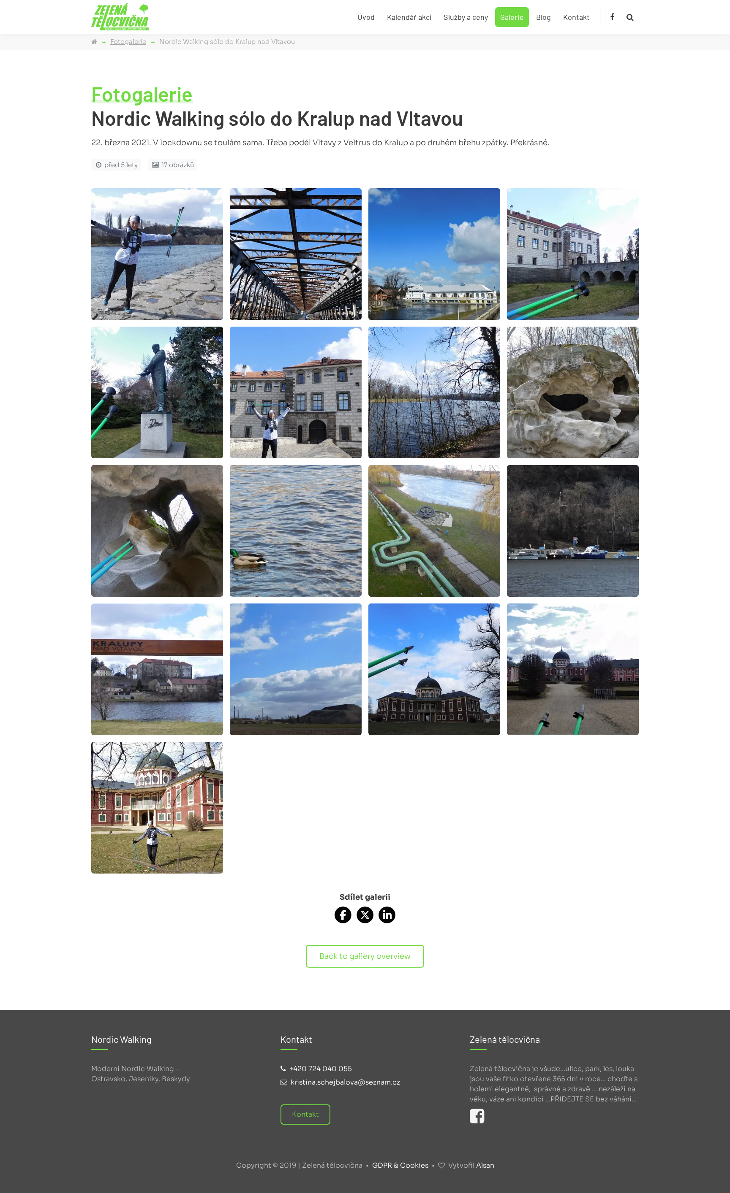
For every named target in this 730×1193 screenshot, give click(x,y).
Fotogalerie (128, 42)
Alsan (485, 1165)
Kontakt (576, 17)
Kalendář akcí (409, 17)
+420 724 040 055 (320, 1068)
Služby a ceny (466, 17)
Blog (543, 17)
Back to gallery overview (365, 956)
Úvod (366, 17)
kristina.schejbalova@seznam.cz (345, 1082)
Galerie (512, 17)
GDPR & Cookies (400, 1165)
